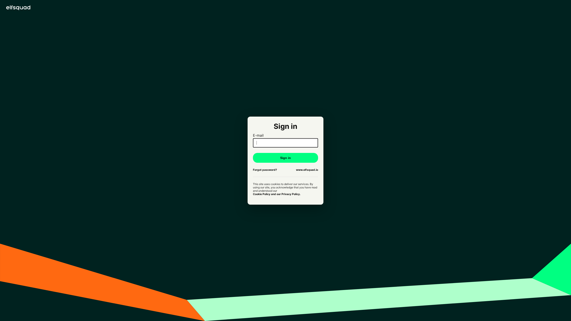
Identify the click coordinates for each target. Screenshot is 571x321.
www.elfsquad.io (307, 169)
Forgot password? (265, 169)
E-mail (258, 135)
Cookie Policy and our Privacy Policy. (277, 194)
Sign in (285, 158)
